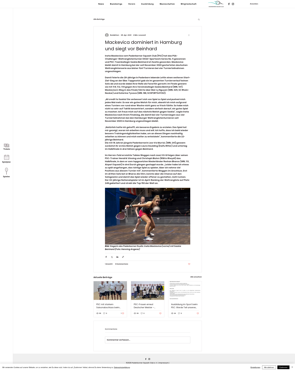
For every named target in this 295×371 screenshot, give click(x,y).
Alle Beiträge (99, 19)
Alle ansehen (196, 277)
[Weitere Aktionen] (188, 35)
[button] (199, 19)
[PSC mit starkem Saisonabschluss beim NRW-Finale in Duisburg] (110, 290)
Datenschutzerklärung (122, 367)
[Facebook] (228, 4)
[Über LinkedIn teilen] (117, 257)
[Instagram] (233, 4)
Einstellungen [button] (255, 367)
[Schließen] (292, 367)
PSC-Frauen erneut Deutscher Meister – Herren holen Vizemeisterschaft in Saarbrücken (144, 306)
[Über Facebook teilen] (106, 257)
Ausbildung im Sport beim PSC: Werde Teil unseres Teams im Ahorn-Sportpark (184, 306)
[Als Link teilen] (123, 257)
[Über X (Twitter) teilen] (112, 257)
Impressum (164, 363)
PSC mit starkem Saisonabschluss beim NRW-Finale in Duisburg (108, 306)
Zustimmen (283, 367)
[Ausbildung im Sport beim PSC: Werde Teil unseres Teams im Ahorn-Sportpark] (185, 290)
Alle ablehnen (269, 367)
